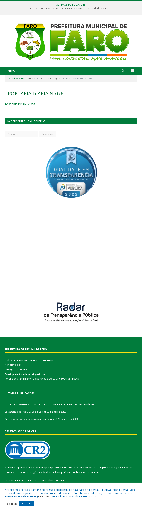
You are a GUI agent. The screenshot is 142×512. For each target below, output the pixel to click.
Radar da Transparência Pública (46, 480)
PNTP (20, 480)
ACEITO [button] (26, 503)
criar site (27, 467)
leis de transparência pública (63, 472)
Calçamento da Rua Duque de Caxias (25, 411)
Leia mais (44, 496)
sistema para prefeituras (50, 467)
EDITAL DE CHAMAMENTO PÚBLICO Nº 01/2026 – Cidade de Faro (70, 8)
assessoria (90, 467)
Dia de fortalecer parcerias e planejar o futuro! (31, 419)
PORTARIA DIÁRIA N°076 (20, 104)
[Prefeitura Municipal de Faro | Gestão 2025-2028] (71, 41)
